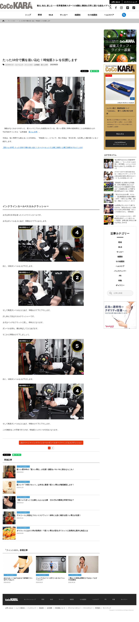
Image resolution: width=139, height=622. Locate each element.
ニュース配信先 (20, 608)
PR (120, 276)
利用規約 (97, 608)
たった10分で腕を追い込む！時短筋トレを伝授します (34, 21)
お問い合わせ (116, 2)
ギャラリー (120, 285)
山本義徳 (36, 65)
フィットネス (11, 21)
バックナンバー (120, 271)
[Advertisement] (49, 40)
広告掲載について (60, 608)
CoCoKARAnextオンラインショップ (120, 143)
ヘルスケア (109, 15)
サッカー (64, 15)
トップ (28, 15)
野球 (40, 15)
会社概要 (49, 608)
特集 (120, 280)
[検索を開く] (124, 15)
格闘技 (78, 15)
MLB (51, 15)
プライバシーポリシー (74, 608)
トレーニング (19, 65)
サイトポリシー (88, 608)
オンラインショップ (130, 2)
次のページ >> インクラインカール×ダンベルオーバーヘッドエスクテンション (51, 443)
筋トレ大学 (44, 65)
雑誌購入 (41, 608)
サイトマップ (107, 608)
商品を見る (120, 134)
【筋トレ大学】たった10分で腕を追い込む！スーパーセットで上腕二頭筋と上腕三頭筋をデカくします (43, 147)
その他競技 (92, 15)
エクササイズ (9, 65)
